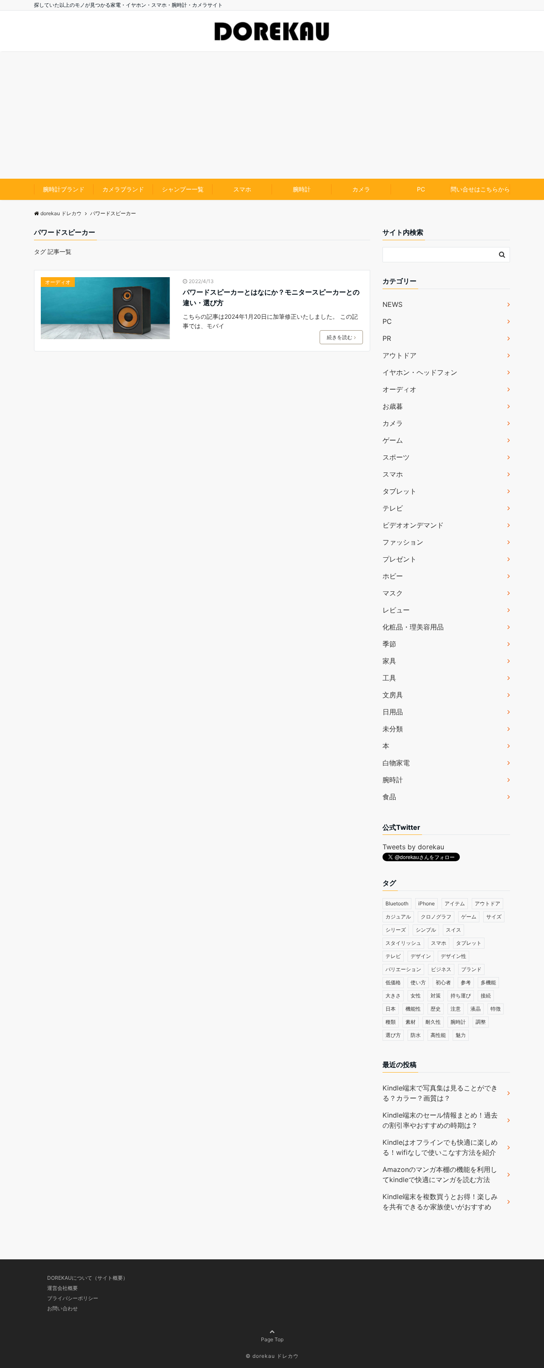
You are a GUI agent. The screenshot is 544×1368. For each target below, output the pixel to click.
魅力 (461, 1035)
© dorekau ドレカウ (272, 1356)
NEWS (392, 304)
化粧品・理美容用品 (413, 627)
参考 (466, 982)
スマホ (242, 189)
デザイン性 (453, 956)
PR (386, 338)
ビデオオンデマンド (413, 525)
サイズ (494, 916)
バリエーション (403, 969)
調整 (481, 1022)
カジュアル (398, 916)
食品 (389, 796)
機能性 (413, 1009)
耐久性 (433, 1022)
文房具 (392, 695)
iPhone (426, 903)
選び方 (393, 1035)
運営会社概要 (62, 1288)
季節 (389, 644)
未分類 (392, 729)
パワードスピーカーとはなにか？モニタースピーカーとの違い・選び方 (271, 297)
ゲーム (392, 440)
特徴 (495, 1009)
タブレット (399, 491)
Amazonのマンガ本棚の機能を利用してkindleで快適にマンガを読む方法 (439, 1174)
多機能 (488, 982)
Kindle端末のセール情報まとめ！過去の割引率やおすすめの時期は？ (440, 1120)
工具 (389, 678)
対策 (436, 995)
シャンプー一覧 (183, 189)
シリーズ (395, 930)
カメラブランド (123, 189)
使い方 (418, 982)
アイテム (455, 903)
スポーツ (396, 457)
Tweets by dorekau (413, 847)
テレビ (392, 508)
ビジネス (441, 969)
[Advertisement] (272, 115)
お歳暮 (392, 406)
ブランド (471, 969)
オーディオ (58, 282)
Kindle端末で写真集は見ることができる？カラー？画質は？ (440, 1093)
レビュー (396, 610)
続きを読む (339, 337)
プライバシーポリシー (72, 1298)
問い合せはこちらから (480, 189)
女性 (416, 995)
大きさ (393, 995)
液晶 (475, 1009)
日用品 (392, 712)
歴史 (436, 1009)
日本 (390, 1009)
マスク (392, 593)
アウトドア (399, 355)
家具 (389, 661)
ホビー (392, 576)
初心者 (443, 982)
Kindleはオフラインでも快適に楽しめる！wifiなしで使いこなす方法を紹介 (440, 1147)
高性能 (438, 1035)
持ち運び (460, 995)
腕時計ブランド (64, 189)
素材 (410, 1022)
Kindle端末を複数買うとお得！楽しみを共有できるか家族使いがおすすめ (440, 1201)
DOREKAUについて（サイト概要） (87, 1278)
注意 (455, 1009)
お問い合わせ (62, 1308)
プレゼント (399, 559)
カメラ (361, 189)
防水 (416, 1035)
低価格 (393, 982)
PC (421, 189)
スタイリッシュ (403, 943)
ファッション (402, 542)
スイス (453, 930)
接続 (486, 995)
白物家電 (396, 762)
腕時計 (302, 189)
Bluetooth (396, 903)
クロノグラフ (436, 916)
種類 (390, 1022)
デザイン (421, 956)
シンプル (426, 930)
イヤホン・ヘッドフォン (419, 372)
